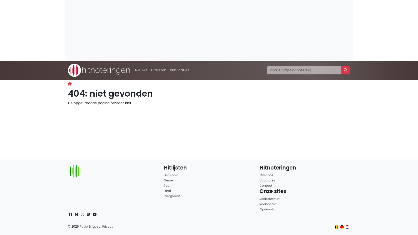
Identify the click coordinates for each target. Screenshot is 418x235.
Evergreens (172, 196)
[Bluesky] (76, 214)
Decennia (171, 175)
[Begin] (70, 83)
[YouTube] (95, 214)
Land (167, 191)
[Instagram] (82, 214)
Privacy (107, 226)
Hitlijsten (158, 70)
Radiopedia (268, 204)
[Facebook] (70, 214)
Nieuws (141, 70)
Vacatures (267, 180)
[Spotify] (88, 214)
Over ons (266, 175)
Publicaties (179, 70)
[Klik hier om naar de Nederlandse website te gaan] (347, 227)
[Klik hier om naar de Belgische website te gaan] (337, 227)
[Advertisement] (196, 30)
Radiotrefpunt (270, 199)
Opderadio (268, 209)
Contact (266, 185)
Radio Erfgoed (90, 226)
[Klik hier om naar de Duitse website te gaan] (342, 227)
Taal (167, 185)
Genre (168, 180)
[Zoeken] (345, 70)
